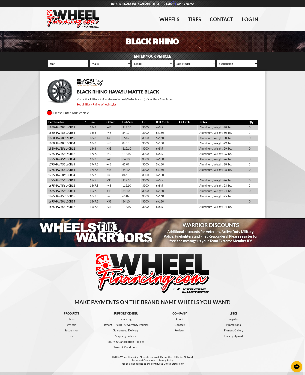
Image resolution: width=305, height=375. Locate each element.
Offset (110, 122)
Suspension (71, 330)
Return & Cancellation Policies (125, 341)
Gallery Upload (233, 336)
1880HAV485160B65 (61, 138)
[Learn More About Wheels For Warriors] (152, 232)
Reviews (180, 330)
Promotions (233, 324)
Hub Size (127, 122)
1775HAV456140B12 (61, 154)
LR (143, 122)
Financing (125, 319)
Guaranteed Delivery (125, 330)
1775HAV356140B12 (61, 180)
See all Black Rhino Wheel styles (96, 104)
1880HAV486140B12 (61, 127)
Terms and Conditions (143, 360)
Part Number (56, 122)
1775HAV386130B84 (61, 175)
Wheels (169, 19)
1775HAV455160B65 (61, 164)
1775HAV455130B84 (61, 169)
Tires (194, 19)
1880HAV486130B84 (61, 132)
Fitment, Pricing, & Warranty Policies (125, 324)
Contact (221, 19)
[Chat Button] (296, 366)
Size (92, 122)
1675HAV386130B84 (61, 201)
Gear (71, 336)
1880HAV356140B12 (61, 148)
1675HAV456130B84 (61, 191)
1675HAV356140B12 (61, 206)
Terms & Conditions (125, 347)
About (179, 319)
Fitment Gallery (233, 330)
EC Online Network (182, 357)
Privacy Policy (166, 360)
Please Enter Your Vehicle (71, 113)
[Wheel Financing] (152, 273)
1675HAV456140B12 (61, 185)
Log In (250, 19)
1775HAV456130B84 (61, 159)
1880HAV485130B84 (61, 143)
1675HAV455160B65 (61, 196)
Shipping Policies (125, 336)
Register (233, 319)
